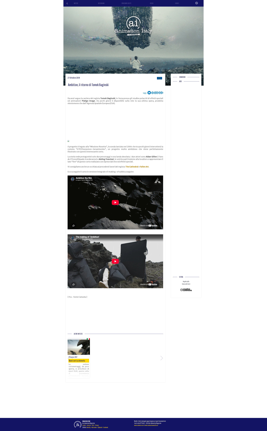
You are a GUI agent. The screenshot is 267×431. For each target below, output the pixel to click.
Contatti (89, 425)
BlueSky (88, 427)
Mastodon (94, 427)
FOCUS (151, 3)
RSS (93, 425)
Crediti (84, 425)
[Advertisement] (115, 122)
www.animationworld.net (151, 425)
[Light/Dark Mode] (68, 3)
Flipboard (100, 427)
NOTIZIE (76, 3)
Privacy (97, 425)
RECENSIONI (101, 3)
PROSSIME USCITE (126, 3)
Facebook (105, 427)
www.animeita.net (139, 425)
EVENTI (177, 3)
